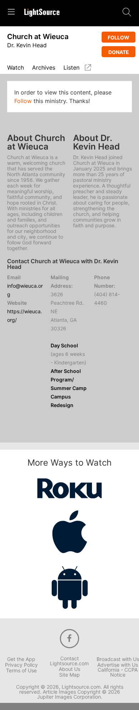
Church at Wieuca (37, 36)
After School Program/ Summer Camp (69, 379)
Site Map (69, 674)
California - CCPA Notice (118, 672)
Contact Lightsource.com (69, 661)
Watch (15, 68)
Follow (118, 37)
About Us (69, 669)
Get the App (21, 659)
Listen (71, 67)
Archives (43, 68)
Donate (118, 52)
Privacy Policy (21, 664)
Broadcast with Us (118, 659)
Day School (64, 345)
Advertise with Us (117, 664)
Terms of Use (21, 670)
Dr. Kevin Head (27, 45)
